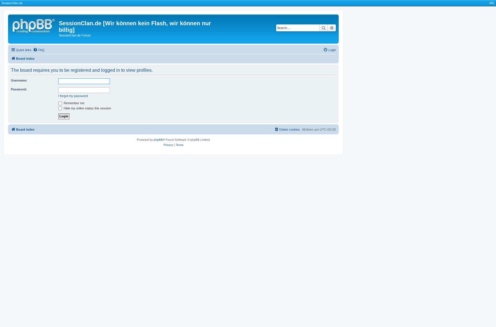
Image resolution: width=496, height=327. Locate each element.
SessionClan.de (12, 3)
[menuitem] (38, 50)
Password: (19, 89)
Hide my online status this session (87, 108)
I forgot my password (73, 96)
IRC (491, 3)
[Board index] (34, 25)
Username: (19, 80)
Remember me (73, 103)
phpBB (158, 139)
